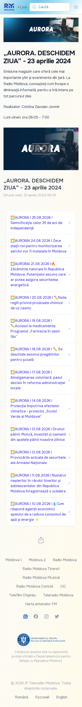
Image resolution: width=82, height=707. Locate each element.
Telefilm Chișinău (22, 595)
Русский (42, 697)
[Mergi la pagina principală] (9, 7)
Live (22, 7)
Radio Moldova (65, 560)
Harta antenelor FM (41, 604)
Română (21, 697)
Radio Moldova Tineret (41, 568)
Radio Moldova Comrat (34, 586)
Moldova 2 (37, 560)
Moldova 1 (13, 560)
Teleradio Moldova (58, 595)
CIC (63, 586)
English (61, 697)
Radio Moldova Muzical (41, 577)
